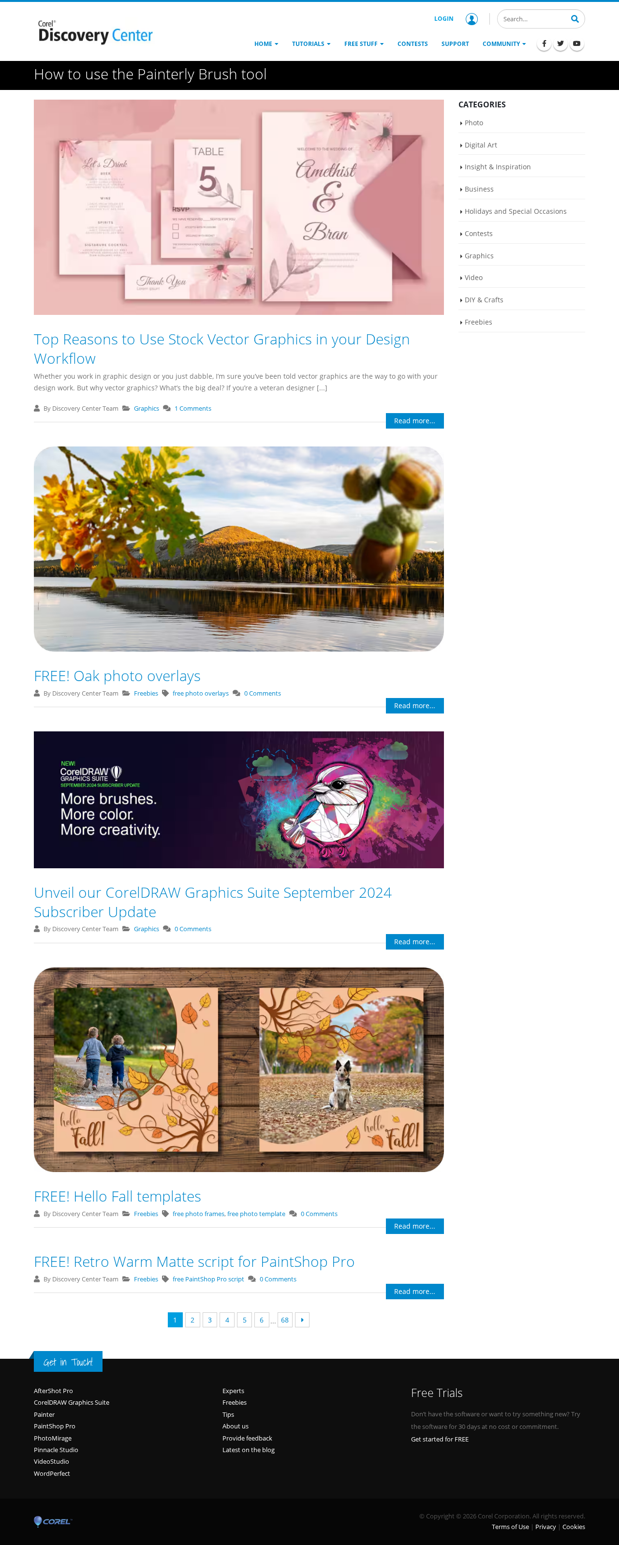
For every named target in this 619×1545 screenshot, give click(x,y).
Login (444, 19)
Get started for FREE (440, 1439)
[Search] (575, 18)
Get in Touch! (68, 1362)
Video (474, 277)
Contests (479, 233)
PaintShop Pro (54, 1426)
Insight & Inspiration (498, 166)
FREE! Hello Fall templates (117, 1196)
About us (235, 1426)
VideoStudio (51, 1461)
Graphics (146, 408)
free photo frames (198, 1213)
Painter (44, 1414)
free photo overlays (201, 693)
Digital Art (481, 144)
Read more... (414, 420)
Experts (233, 1390)
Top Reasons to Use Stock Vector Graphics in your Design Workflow (222, 348)
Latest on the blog (248, 1449)
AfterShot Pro (53, 1390)
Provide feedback (247, 1438)
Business (479, 188)
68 (285, 1319)
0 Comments (262, 693)
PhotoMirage (53, 1438)
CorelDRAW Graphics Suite (71, 1402)
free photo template (256, 1213)
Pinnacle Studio (56, 1449)
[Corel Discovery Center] (94, 31)
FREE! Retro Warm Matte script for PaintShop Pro (194, 1261)
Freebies (146, 693)
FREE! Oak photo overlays (117, 675)
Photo (474, 122)
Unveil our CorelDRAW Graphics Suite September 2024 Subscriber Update (213, 901)
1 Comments (193, 408)
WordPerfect (52, 1473)
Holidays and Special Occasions (516, 211)
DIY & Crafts (484, 299)
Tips (228, 1414)
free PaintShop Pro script (208, 1279)
